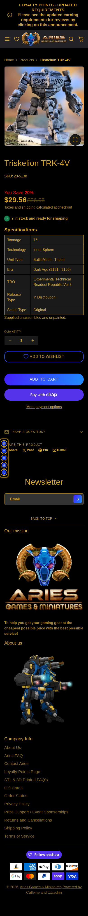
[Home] (44, 39)
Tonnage (14, 240)
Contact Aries (16, 763)
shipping (28, 207)
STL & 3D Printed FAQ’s (26, 780)
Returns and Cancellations (28, 820)
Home (9, 60)
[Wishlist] (16, 39)
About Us (12, 747)
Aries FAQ (13, 755)
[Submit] (77, 499)
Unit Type (15, 260)
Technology (16, 250)
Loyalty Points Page (22, 771)
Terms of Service (19, 836)
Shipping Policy (18, 828)
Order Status (15, 796)
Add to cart (44, 379)
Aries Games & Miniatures (41, 887)
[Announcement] (44, 15)
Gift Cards (13, 788)
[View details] (44, 576)
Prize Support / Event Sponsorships (36, 812)
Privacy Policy (17, 804)
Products (27, 60)
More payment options (44, 407)
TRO (11, 282)
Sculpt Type (16, 310)
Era (10, 269)
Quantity (12, 331)
